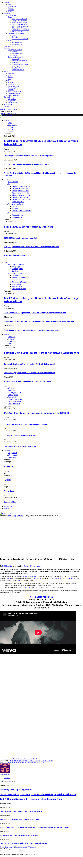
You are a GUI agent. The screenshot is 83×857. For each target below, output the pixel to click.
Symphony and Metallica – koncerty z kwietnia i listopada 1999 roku (31, 247)
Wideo (10, 11)
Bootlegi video (17, 44)
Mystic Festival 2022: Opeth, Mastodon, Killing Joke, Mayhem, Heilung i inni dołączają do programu (34, 827)
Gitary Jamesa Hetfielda (19, 19)
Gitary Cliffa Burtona (19, 28)
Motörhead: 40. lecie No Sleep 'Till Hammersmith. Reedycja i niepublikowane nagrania (39, 321)
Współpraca (8, 104)
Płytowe (10, 75)
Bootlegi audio (17, 42)
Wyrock (6, 80)
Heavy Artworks (13, 95)
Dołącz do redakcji (21, 847)
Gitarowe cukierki (14, 93)
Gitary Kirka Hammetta (19, 21)
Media (10, 41)
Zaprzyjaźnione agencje (15, 57)
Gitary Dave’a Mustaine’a (20, 30)
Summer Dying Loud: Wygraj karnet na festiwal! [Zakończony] (41, 352)
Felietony (11, 84)
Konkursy (7, 71)
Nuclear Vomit (56, 578)
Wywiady (11, 82)
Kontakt (6, 106)
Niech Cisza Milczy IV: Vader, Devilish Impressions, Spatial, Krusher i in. (38, 794)
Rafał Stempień (7, 566)
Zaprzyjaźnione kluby (15, 50)
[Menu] (0, 117)
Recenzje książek (13, 86)
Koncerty (11, 10)
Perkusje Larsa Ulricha (19, 22)
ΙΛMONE (7, 480)
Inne (9, 79)
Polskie (10, 8)
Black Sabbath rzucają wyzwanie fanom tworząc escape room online (32, 330)
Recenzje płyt (12, 88)
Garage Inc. (8, 97)
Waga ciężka (12, 100)
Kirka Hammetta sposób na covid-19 (18, 255)
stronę (20, 587)
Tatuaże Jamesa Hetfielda (20, 39)
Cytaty (14, 35)
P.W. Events (16, 66)
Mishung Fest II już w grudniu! (16, 789)
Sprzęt (10, 17)
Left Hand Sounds (18, 70)
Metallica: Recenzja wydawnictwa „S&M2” (21, 435)
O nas (2, 847)
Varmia (8, 466)
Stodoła (14, 55)
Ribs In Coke (9, 491)
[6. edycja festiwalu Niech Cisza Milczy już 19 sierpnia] (38, 575)
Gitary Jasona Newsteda (20, 26)
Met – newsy (12, 15)
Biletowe (11, 73)
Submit (22, 851)
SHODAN (37, 578)
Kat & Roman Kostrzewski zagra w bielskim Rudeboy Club (31, 799)
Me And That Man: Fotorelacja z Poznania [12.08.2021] (36, 413)
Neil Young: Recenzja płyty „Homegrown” (21, 446)
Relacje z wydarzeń (14, 91)
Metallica (7, 13)
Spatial (9, 578)
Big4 (9, 4)
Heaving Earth (71, 578)
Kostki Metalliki (17, 31)
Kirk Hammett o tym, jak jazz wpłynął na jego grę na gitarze (27, 762)
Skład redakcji (9, 847)
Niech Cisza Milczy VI (41, 596)
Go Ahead (15, 59)
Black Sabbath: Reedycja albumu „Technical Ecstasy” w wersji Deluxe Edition (35, 313)
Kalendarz (7, 46)
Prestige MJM (16, 68)
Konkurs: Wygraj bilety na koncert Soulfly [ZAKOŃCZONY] (27, 381)
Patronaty (7, 48)
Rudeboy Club (17, 53)
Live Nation (16, 62)
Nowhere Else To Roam (16, 33)
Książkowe (11, 77)
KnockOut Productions (19, 61)
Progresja (15, 51)
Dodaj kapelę (12, 102)
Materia (18, 580)
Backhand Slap (10, 502)
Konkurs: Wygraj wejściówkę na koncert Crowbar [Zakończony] (29, 373)
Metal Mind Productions (20, 64)
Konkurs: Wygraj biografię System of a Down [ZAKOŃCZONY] (31, 761)
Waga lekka (12, 99)
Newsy (32, 566)
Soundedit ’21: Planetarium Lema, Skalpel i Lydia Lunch (26, 164)
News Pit (7, 2)
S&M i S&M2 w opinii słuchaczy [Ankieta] (28, 226)
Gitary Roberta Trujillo (19, 24)
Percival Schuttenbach (29, 576)
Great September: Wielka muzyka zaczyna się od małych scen (29, 155)
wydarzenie (27, 587)
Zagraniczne (12, 6)
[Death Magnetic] (6, 115)
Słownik (15, 37)
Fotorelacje (11, 90)
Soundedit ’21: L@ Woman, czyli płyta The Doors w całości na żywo (23, 843)
